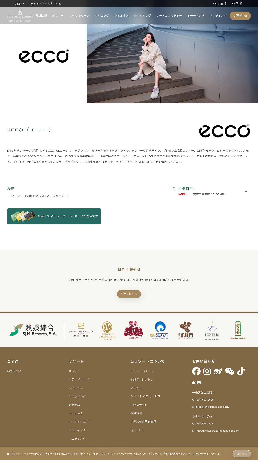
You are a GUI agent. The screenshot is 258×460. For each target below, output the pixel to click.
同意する (240, 453)
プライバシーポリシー (195, 453)
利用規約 (174, 453)
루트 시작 (127, 294)
